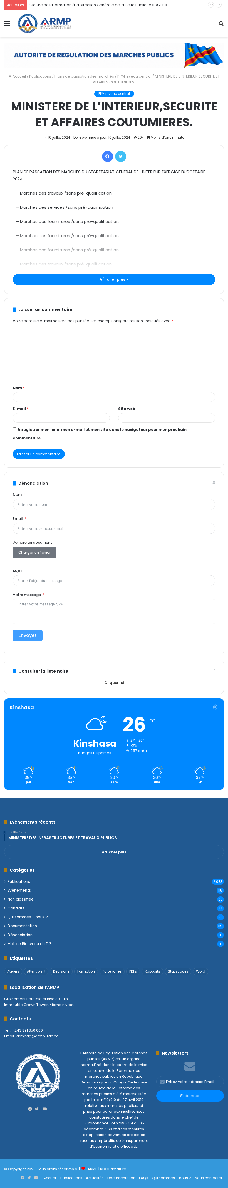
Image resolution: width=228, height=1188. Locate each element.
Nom (19, 388)
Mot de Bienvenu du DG (30, 943)
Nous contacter (208, 1177)
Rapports (152, 971)
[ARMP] (44, 23)
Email (18, 518)
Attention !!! (36, 971)
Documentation (22, 926)
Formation (86, 971)
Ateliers (13, 971)
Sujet (17, 570)
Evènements (19, 890)
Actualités (95, 1177)
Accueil (19, 76)
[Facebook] (107, 156)
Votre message (27, 594)
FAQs (143, 1177)
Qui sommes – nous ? (28, 917)
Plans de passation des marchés (84, 76)
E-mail (21, 408)
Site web (126, 408)
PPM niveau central (134, 76)
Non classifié (21, 899)
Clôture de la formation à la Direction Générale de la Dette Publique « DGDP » (98, 5)
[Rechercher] (221, 25)
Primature (117, 1169)
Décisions (61, 971)
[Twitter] (120, 156)
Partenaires (112, 971)
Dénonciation (20, 935)
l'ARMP (92, 1169)
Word (200, 971)
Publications (40, 76)
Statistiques (178, 971)
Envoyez (28, 635)
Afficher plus (113, 279)
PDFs (133, 971)
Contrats (16, 908)
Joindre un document (32, 542)
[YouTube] (44, 1109)
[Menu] (7, 25)
